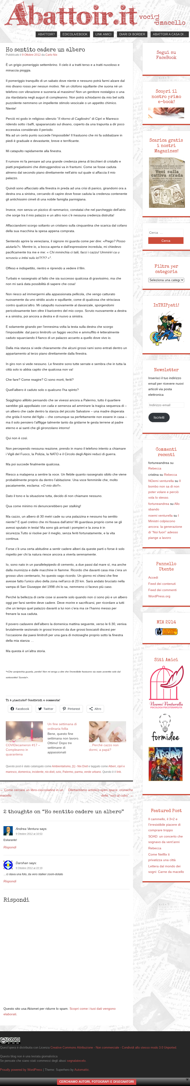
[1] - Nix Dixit (80, 766)
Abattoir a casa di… (170, 34)
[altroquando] (165, 764)
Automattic (81, 1069)
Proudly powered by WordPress (21, 1069)
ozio (58, 771)
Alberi (112, 766)
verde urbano (92, 771)
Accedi (153, 577)
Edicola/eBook (75, 34)
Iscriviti (159, 417)
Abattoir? (46, 34)
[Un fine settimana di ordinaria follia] (68, 738)
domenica (24, 771)
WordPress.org (159, 596)
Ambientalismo (61, 766)
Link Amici (103, 34)
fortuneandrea (158, 504)
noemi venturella (160, 515)
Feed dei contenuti (162, 584)
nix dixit (49, 771)
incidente (38, 771)
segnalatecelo (76, 1060)
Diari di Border (132, 34)
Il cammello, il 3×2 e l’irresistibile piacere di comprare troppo (164, 824)
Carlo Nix (51, 54)
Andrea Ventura (27, 829)
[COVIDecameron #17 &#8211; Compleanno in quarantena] (24, 731)
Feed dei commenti (162, 590)
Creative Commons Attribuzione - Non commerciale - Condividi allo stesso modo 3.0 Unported (113, 1047)
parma (79, 771)
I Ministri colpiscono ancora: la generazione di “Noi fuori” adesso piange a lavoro (165, 527)
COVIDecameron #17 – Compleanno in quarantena (23, 749)
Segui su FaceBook (166, 55)
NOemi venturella (161, 481)
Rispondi (9, 847)
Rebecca (154, 468)
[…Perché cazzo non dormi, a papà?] (107, 731)
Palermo (68, 771)
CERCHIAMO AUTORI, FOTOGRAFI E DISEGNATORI (96, 1081)
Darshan (22, 863)
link (119, 771)
